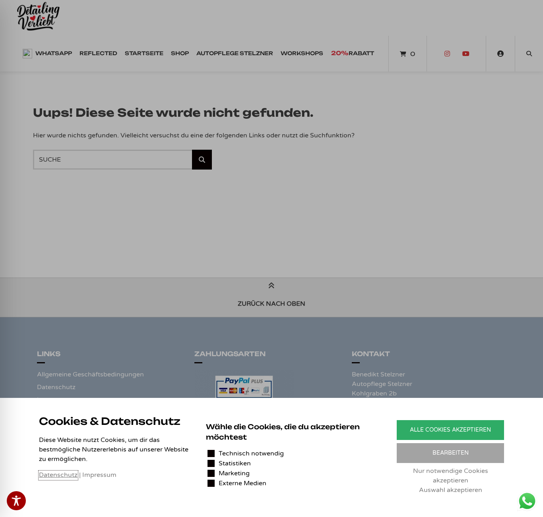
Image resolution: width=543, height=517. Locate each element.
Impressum (99, 475)
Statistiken (235, 463)
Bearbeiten (450, 452)
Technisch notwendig (251, 453)
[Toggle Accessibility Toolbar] (16, 500)
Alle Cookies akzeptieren (450, 429)
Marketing (234, 473)
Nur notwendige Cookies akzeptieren (450, 475)
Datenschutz (58, 475)
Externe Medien (242, 483)
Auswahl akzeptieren (450, 490)
